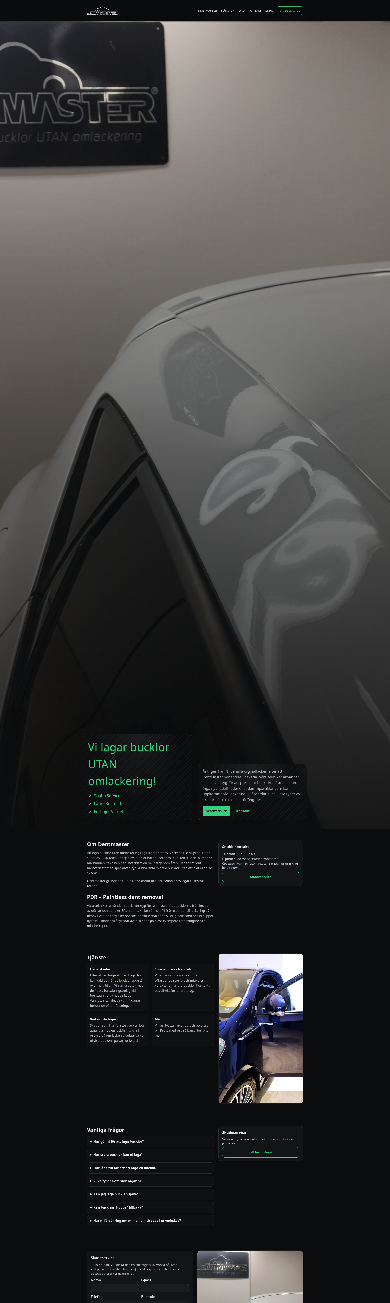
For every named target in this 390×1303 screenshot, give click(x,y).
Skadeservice (290, 10)
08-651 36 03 (245, 854)
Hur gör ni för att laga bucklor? (118, 1141)
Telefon (97, 1296)
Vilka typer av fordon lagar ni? (117, 1181)
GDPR (269, 10)
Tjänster (227, 10)
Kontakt (254, 10)
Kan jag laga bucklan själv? (115, 1194)
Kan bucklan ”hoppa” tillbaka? (118, 1207)
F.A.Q (241, 10)
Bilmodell (149, 1296)
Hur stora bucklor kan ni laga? (118, 1154)
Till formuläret (261, 1152)
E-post (146, 1280)
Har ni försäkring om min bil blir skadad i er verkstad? (137, 1220)
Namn (96, 1280)
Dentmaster (207, 10)
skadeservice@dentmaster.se (256, 859)
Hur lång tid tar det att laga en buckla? (125, 1168)
